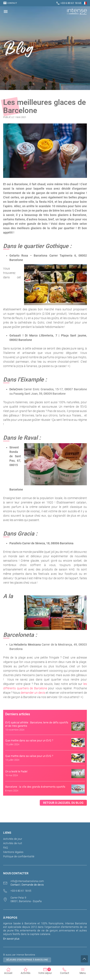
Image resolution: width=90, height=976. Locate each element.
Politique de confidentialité (18, 856)
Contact (10, 3)
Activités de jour (12, 838)
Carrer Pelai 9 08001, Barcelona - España (26, 899)
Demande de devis (33, 884)
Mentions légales (13, 852)
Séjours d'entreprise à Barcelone (27, 959)
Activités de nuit (12, 843)
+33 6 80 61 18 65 (68, 3)
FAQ (5, 847)
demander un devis (33, 692)
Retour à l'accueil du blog (63, 802)
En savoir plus (11, 938)
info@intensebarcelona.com (27, 881)
